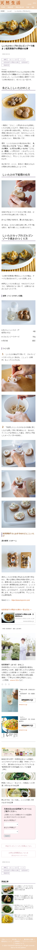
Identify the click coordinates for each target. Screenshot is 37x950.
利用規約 (17, 941)
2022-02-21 (6, 54)
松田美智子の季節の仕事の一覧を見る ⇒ (17, 609)
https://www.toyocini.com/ (21, 600)
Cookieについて (19, 943)
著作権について (16, 939)
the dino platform (21, 947)
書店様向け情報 (28, 939)
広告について (6, 939)
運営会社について (6, 941)
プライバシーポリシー (29, 941)
